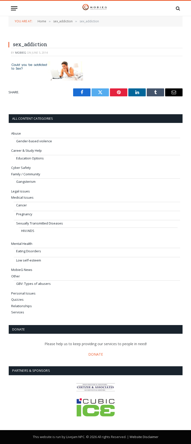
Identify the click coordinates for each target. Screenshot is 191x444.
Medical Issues (22, 197)
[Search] (177, 8)
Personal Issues (23, 293)
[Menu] (14, 8)
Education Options (30, 158)
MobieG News (21, 269)
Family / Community (25, 174)
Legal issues (20, 191)
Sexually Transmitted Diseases (39, 223)
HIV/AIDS (27, 230)
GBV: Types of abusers (33, 283)
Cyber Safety (21, 167)
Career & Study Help (26, 150)
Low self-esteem (28, 260)
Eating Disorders (28, 251)
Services (17, 312)
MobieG (20, 52)
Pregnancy (24, 214)
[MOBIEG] (95, 8)
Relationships (21, 306)
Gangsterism (26, 181)
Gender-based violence (34, 141)
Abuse (16, 133)
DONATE (95, 354)
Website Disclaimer (144, 437)
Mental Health (21, 243)
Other (15, 276)
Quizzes (17, 299)
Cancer (21, 205)
